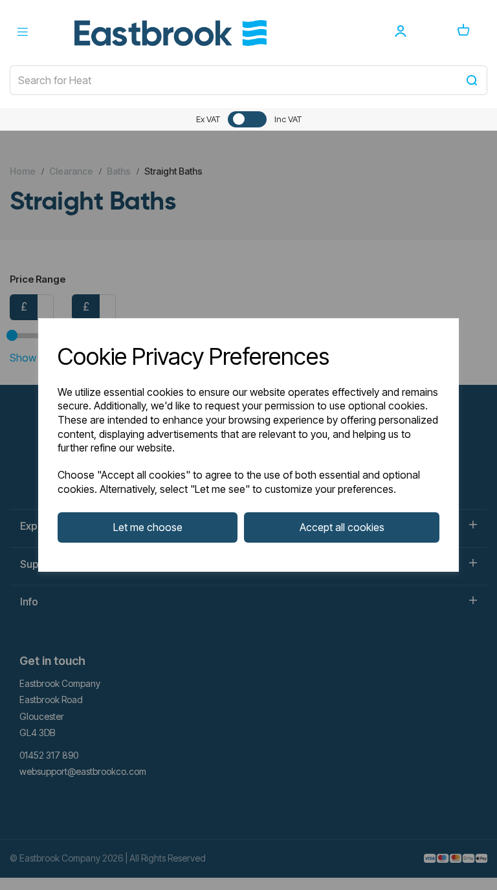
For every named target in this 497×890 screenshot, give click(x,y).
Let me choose (147, 527)
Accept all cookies (342, 527)
